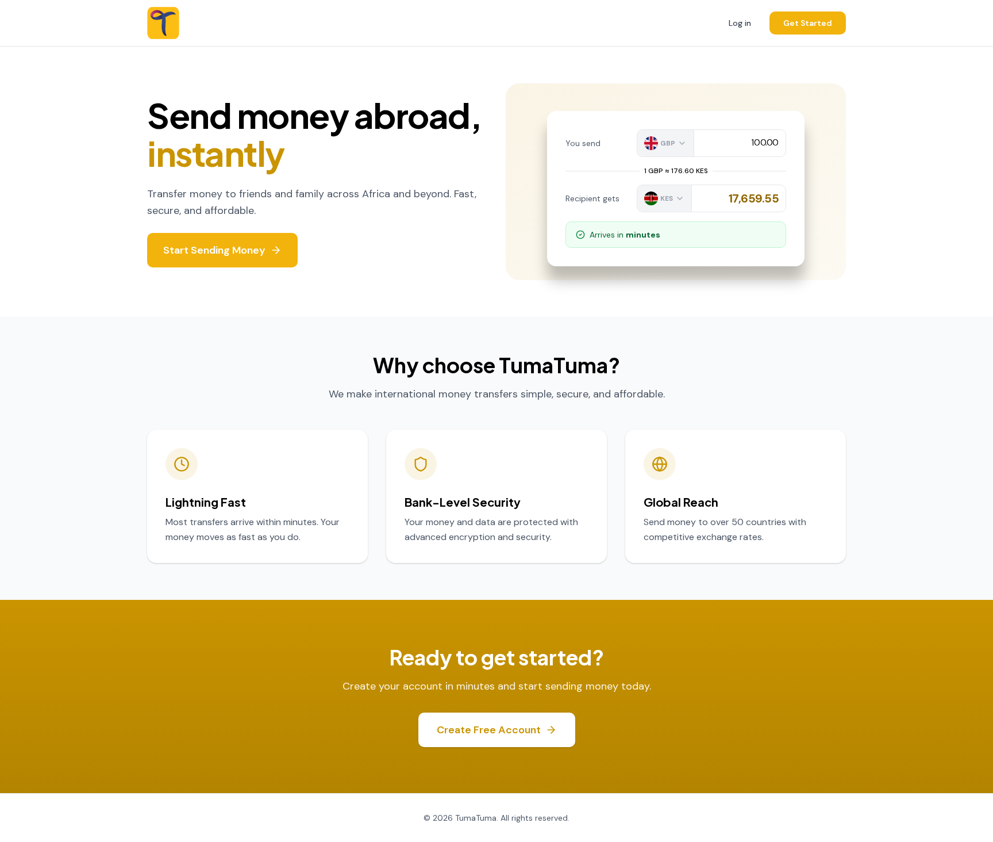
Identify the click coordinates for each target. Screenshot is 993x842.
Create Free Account (489, 730)
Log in (740, 23)
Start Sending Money (214, 250)
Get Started (807, 23)
